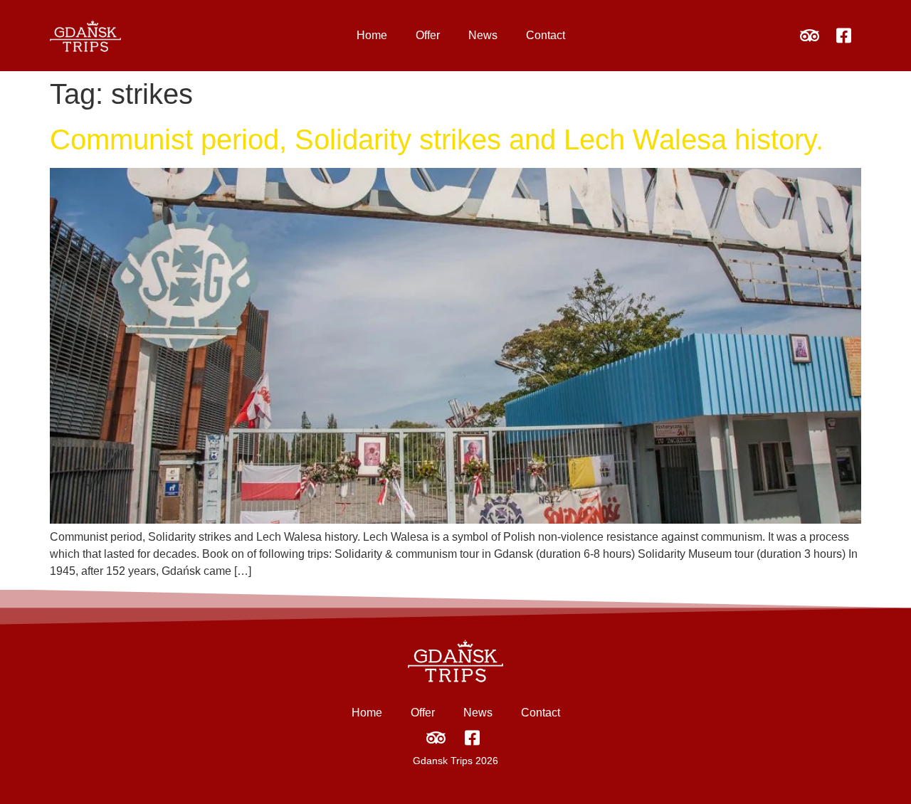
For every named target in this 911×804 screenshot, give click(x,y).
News (482, 35)
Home (372, 35)
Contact (545, 35)
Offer (428, 35)
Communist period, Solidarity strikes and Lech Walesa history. (436, 139)
